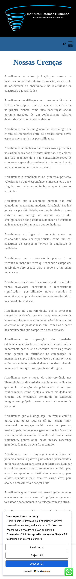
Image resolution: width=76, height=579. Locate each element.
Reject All (37, 555)
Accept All (36, 563)
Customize (36, 547)
